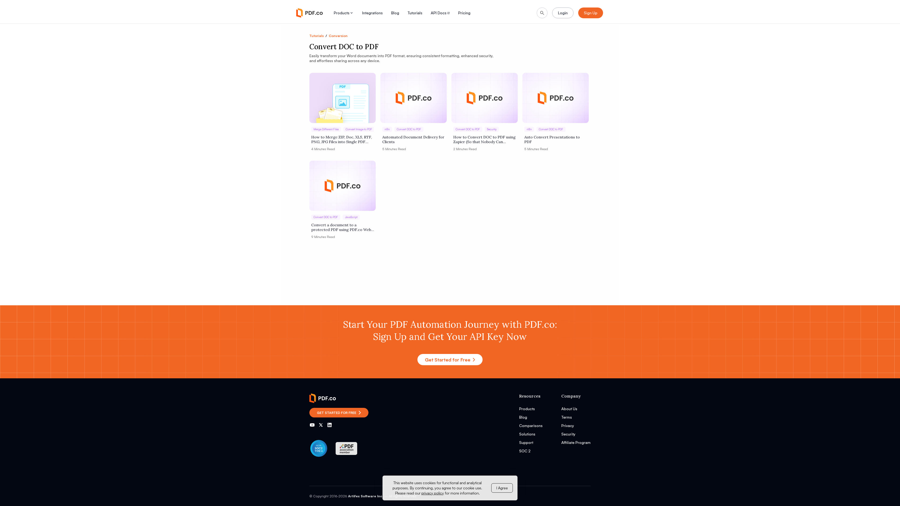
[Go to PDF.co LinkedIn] (329, 425)
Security (492, 129)
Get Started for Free (447, 360)
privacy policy (432, 493)
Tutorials (415, 13)
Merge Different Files (326, 129)
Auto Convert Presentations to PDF (552, 139)
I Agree (502, 488)
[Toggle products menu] (351, 13)
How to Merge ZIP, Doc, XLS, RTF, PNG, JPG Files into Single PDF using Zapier (341, 139)
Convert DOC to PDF (409, 129)
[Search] (542, 12)
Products (341, 13)
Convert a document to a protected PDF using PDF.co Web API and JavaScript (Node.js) (341, 227)
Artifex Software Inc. (365, 496)
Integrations (372, 13)
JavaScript (351, 217)
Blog (395, 13)
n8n (387, 129)
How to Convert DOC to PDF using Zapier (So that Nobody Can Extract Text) (484, 139)
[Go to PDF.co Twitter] (321, 425)
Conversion (338, 36)
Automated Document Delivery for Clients (413, 139)
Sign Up (590, 13)
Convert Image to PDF (359, 129)
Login (563, 13)
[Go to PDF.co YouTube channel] (312, 425)
